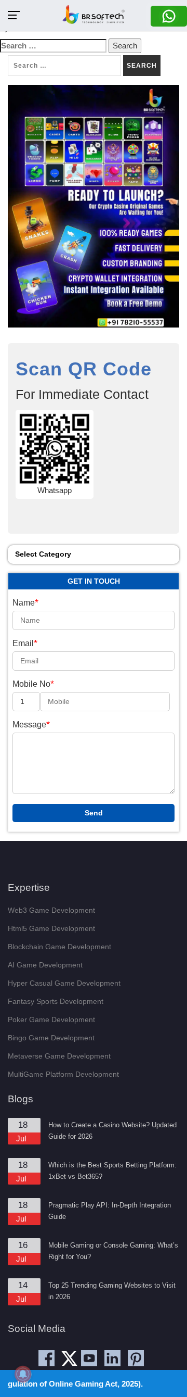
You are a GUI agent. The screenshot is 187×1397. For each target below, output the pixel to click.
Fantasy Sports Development (55, 1001)
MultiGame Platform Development (63, 1074)
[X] (71, 1361)
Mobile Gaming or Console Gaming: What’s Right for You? (113, 1251)
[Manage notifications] (23, 1374)
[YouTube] (89, 1358)
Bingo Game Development (51, 1038)
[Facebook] (46, 1358)
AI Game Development (45, 965)
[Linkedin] (112, 1358)
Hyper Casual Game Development (64, 983)
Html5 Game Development (51, 928)
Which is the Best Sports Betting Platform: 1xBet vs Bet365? (112, 1170)
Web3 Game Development (51, 910)
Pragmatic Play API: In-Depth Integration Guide (109, 1210)
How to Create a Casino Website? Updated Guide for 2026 (112, 1130)
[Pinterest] (136, 1358)
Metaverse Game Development (59, 1056)
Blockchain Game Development (59, 946)
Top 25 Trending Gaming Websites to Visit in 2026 (112, 1291)
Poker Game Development (51, 1019)
